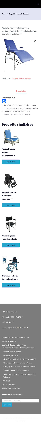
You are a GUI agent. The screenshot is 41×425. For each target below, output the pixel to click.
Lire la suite (10, 162)
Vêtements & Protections (11, 388)
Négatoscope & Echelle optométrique (17, 363)
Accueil (5, 28)
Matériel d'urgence (9, 341)
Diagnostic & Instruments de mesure (15, 337)
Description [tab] (21, 91)
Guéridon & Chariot (10, 355)
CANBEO (22, 421)
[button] (35, 41)
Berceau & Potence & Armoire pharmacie (18, 348)
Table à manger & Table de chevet (16, 370)
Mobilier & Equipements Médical (14, 345)
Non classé (6, 381)
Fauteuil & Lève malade (19, 31)
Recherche (7, 405)
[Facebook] (4, 101)
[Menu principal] (37, 4)
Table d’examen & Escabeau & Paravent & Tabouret (19, 375)
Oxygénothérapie (8, 384)
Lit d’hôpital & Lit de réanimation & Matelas (19, 359)
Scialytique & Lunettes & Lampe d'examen (19, 367)
